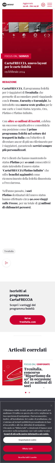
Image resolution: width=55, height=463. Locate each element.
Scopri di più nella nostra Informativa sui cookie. (26, 433)
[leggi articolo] (12, 372)
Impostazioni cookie (27, 440)
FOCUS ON (11, 56)
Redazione (9, 82)
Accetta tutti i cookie (27, 457)
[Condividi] (15, 263)
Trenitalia (9, 251)
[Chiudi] (51, 405)
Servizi (24, 56)
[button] (25, 392)
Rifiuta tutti (27, 448)
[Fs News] (9, 5)
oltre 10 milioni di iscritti (24, 121)
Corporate (43, 364)
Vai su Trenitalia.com (27, 320)
